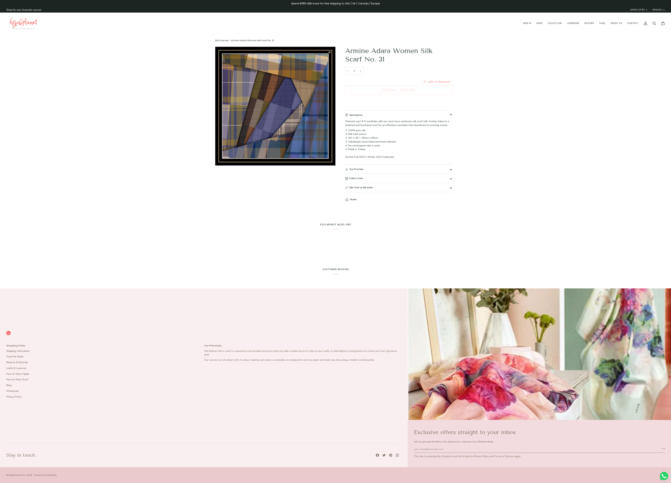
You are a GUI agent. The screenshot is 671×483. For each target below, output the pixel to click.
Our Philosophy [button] (213, 345)
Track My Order (15, 356)
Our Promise (356, 169)
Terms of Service (504, 456)
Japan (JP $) (637, 9)
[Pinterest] (390, 455)
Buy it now (399, 102)
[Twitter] (384, 455)
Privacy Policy (481, 456)
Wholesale (12, 391)
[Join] (662, 448)
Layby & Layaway (16, 368)
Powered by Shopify (45, 475)
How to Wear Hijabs (17, 374)
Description (355, 115)
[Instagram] (397, 455)
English (657, 9)
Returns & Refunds (17, 362)
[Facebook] (377, 455)
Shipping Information (18, 351)
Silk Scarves (222, 40)
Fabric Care (356, 178)
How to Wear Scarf (17, 379)
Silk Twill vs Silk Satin (361, 187)
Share (353, 199)
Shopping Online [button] (15, 345)
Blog (9, 385)
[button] (527, 23)
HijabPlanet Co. (17, 475)
